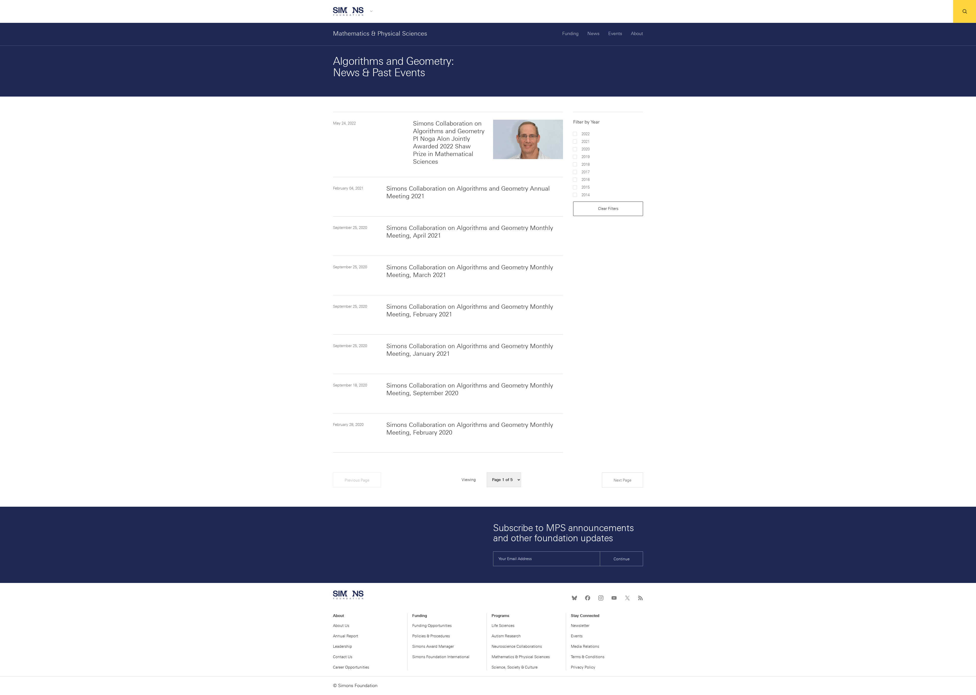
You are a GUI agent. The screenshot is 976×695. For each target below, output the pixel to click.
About (637, 33)
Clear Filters (608, 208)
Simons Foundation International (440, 657)
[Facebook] (587, 597)
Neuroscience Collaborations (517, 646)
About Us (341, 625)
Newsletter (580, 625)
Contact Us (342, 657)
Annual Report (345, 636)
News (593, 33)
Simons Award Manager (433, 646)
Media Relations (585, 646)
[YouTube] (614, 597)
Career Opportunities (351, 667)
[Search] (964, 11)
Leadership (342, 646)
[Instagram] (600, 597)
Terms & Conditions (587, 657)
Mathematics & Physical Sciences (380, 33)
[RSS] (640, 597)
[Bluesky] (574, 597)
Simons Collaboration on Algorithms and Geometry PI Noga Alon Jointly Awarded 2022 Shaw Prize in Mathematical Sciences (448, 142)
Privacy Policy (583, 667)
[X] (627, 597)
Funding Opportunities (432, 625)
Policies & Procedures (431, 636)
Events (615, 33)
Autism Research (506, 636)
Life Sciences (503, 625)
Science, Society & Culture (515, 667)
